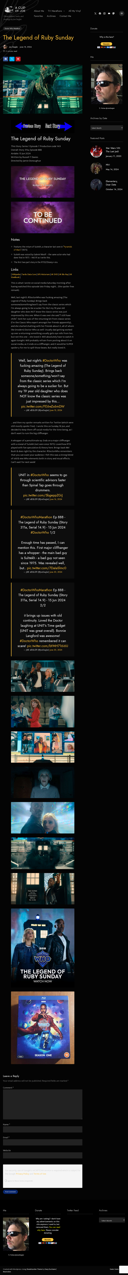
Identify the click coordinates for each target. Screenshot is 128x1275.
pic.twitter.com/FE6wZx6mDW (42, 406)
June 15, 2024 (56, 410)
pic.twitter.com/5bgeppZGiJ (43, 495)
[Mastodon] (113, 13)
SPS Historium (44, 274)
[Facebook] (100, 13)
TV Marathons (55, 11)
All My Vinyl (75, 11)
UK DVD (54, 274)
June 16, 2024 (56, 499)
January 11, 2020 (113, 156)
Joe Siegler (13, 47)
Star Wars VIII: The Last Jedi (113, 149)
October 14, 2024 (114, 189)
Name (6, 1124)
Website (7, 1150)
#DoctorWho (51, 360)
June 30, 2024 (56, 572)
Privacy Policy (22, 1174)
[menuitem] (39, 11)
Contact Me (65, 16)
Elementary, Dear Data (112, 183)
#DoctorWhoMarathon (36, 517)
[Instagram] (104, 13)
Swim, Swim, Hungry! (117, 1269)
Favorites (38, 16)
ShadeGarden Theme (34, 1269)
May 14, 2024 (112, 169)
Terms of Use (40, 1174)
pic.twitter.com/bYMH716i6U (47, 646)
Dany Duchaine (50, 1269)
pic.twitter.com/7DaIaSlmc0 (46, 568)
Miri (108, 164)
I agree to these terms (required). (20, 1181)
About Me (39, 11)
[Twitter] (95, 13)
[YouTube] (109, 13)
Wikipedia (16, 274)
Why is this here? (106, 37)
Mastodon (7, 1271)
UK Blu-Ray (63, 274)
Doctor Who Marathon (12, 28)
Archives (51, 16)
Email (6, 1137)
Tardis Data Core (29, 274)
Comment (8, 1088)
